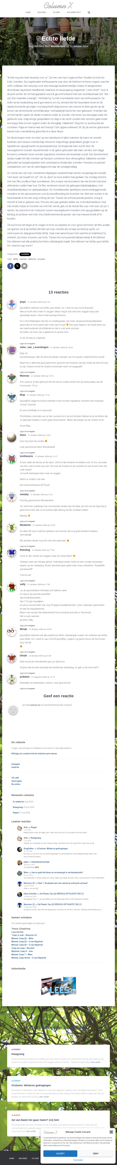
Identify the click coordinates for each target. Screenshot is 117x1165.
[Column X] (58, 5)
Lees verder (95, 1062)
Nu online (15, 784)
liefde (15, 259)
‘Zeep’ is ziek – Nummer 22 (24, 935)
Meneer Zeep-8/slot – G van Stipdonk (28, 958)
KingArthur (29, 848)
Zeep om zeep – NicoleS (22, 948)
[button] (111, 1132)
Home (28, 12)
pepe (26, 862)
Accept (60, 1153)
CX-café (56, 12)
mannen (23, 259)
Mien (26, 872)
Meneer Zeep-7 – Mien (21, 954)
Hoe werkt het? (74, 12)
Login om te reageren (27, 344)
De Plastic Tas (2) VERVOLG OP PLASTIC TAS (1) (62, 894)
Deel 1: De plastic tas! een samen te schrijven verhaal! (63, 883)
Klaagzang (18, 807)
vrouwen (41, 259)
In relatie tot (18, 802)
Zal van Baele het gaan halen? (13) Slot (35, 1120)
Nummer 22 (29, 883)
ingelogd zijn (35, 705)
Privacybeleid (78, 1160)
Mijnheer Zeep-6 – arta (22, 951)
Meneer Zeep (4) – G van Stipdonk (27, 945)
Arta (26, 827)
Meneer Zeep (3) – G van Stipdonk (27, 941)
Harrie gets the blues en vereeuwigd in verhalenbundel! (57, 872)
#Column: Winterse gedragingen (52, 848)
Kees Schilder (30, 894)
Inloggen (42, 12)
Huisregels (16, 781)
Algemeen (25, 254)
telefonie (32, 259)
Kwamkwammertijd (41, 862)
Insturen (15, 767)
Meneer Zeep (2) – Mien (22, 938)
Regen (16, 813)
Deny (95, 1153)
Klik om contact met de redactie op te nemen (34, 753)
